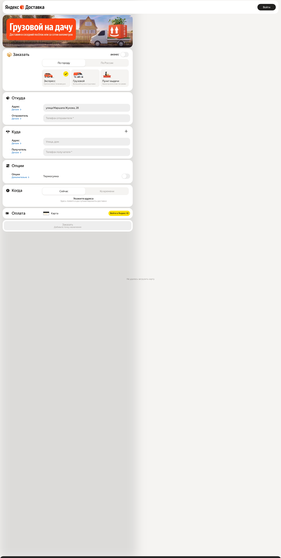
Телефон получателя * (59, 152)
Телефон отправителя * (60, 118)
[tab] (63, 62)
